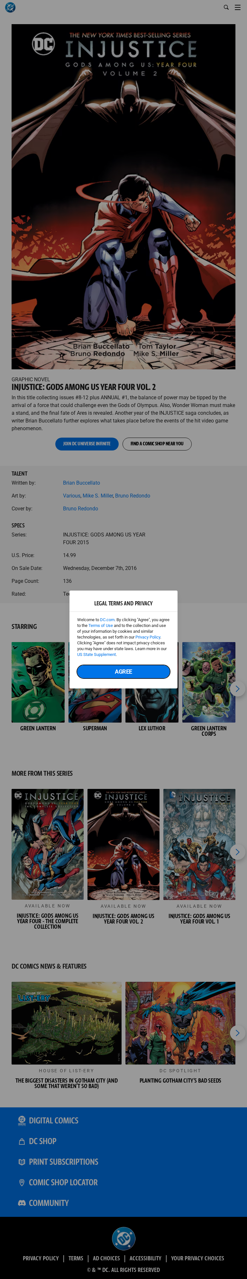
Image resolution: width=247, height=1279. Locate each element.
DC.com (107, 619)
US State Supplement (96, 654)
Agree (123, 671)
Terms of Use (100, 625)
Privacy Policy (147, 637)
